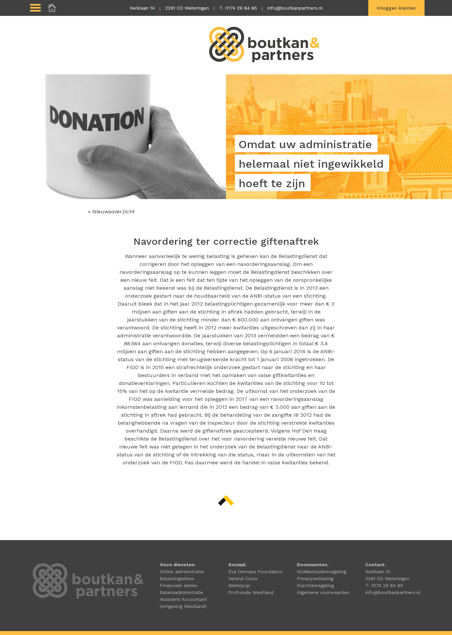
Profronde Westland (250, 592)
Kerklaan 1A (142, 8)
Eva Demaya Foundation (255, 571)
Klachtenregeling (315, 585)
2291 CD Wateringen (187, 8)
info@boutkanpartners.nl (295, 8)
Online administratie (182, 571)
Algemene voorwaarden (323, 592)
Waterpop (239, 585)
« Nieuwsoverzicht (111, 211)
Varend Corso (243, 578)
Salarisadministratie (181, 592)
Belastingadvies (177, 578)
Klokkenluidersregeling (321, 571)
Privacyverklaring (315, 578)
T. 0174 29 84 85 (238, 8)
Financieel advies (179, 585)
